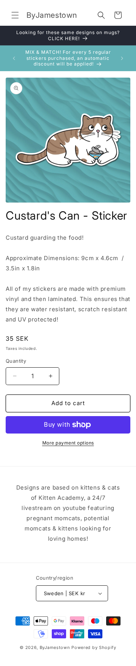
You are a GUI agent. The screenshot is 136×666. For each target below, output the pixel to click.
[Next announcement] (122, 58)
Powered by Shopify (93, 647)
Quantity (16, 361)
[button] (15, 15)
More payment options (68, 443)
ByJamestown (55, 647)
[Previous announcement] (14, 58)
